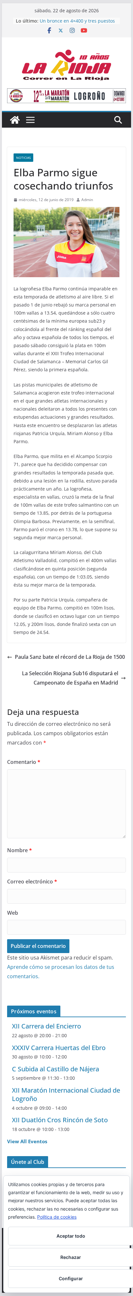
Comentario (23, 761)
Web (12, 912)
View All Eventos (27, 1141)
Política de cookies (57, 1217)
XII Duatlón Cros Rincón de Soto (60, 1120)
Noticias (23, 157)
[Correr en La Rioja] (15, 120)
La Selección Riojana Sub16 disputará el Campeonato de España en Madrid (70, 678)
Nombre (19, 850)
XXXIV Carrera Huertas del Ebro (59, 1047)
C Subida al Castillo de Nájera (55, 1069)
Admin (87, 199)
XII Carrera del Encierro (46, 1026)
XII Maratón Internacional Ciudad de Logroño (66, 1094)
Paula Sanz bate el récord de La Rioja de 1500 (70, 656)
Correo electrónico (32, 881)
